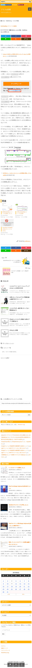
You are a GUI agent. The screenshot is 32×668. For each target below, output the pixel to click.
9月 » (23, 594)
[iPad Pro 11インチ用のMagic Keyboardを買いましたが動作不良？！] (4, 526)
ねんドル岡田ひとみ (5, 31)
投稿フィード (4, 648)
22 (28, 586)
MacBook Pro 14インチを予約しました (18, 505)
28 (24, 589)
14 (24, 584)
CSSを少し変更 (14, 330)
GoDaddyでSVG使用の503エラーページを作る (7, 229)
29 (28, 589)
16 (3, 586)
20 (20, 586)
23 (3, 589)
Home (3, 21)
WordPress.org (5, 652)
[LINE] (6, 39)
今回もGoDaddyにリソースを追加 (22, 212)
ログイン (3, 646)
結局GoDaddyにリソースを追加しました (7, 212)
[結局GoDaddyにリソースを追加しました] (7, 207)
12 (16, 584)
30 (3, 592)
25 (12, 589)
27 (20, 589)
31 (7, 592)
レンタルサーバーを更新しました (17, 467)
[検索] (30, 1)
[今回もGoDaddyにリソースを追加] (21, 207)
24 (7, 589)
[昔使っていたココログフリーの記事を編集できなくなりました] (4, 544)
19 (16, 586)
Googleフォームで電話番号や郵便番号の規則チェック (14, 446)
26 (16, 589)
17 (7, 586)
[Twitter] (6, 36)
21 (24, 586)
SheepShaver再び (5, 441)
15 (28, 584)
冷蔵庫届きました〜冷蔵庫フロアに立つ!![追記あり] (14, 454)
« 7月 (9, 594)
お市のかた (28, 241)
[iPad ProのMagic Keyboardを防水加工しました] (4, 489)
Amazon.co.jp (21, 424)
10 (7, 584)
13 (20, 584)
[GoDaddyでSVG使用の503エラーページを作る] (7, 222)
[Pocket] (26, 36)
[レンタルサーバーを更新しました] (4, 470)
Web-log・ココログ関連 (13, 21)
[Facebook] (16, 36)
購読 (3, 634)
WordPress (24, 30)
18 (12, 586)
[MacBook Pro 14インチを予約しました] (4, 507)
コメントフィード (5, 650)
